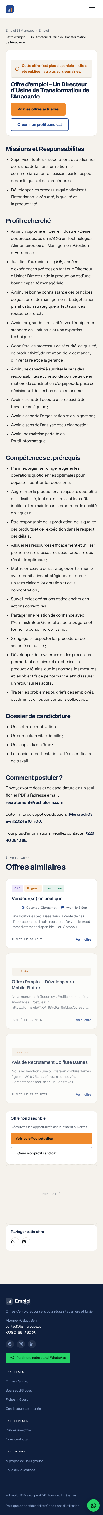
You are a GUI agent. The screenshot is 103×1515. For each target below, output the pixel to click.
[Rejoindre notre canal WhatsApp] (93, 1505)
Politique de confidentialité (25, 1506)
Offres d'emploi (17, 1381)
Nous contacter (17, 1439)
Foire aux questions (20, 1470)
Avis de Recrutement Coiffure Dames (50, 1062)
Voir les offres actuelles (38, 109)
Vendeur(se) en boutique (37, 898)
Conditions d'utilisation (63, 1506)
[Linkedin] (32, 1344)
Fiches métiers (17, 1399)
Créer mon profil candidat (39, 124)
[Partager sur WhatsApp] (15, 1241)
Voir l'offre (83, 939)
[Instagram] (21, 1344)
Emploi (44, 30)
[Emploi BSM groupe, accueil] (10, 9)
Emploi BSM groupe (20, 30)
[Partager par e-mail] (26, 1241)
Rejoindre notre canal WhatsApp (41, 1357)
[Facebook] (10, 1344)
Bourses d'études (19, 1390)
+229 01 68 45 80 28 (21, 1332)
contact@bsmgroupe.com (25, 1326)
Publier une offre (18, 1430)
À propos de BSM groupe (25, 1461)
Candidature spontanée (23, 1408)
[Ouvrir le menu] (92, 9)
